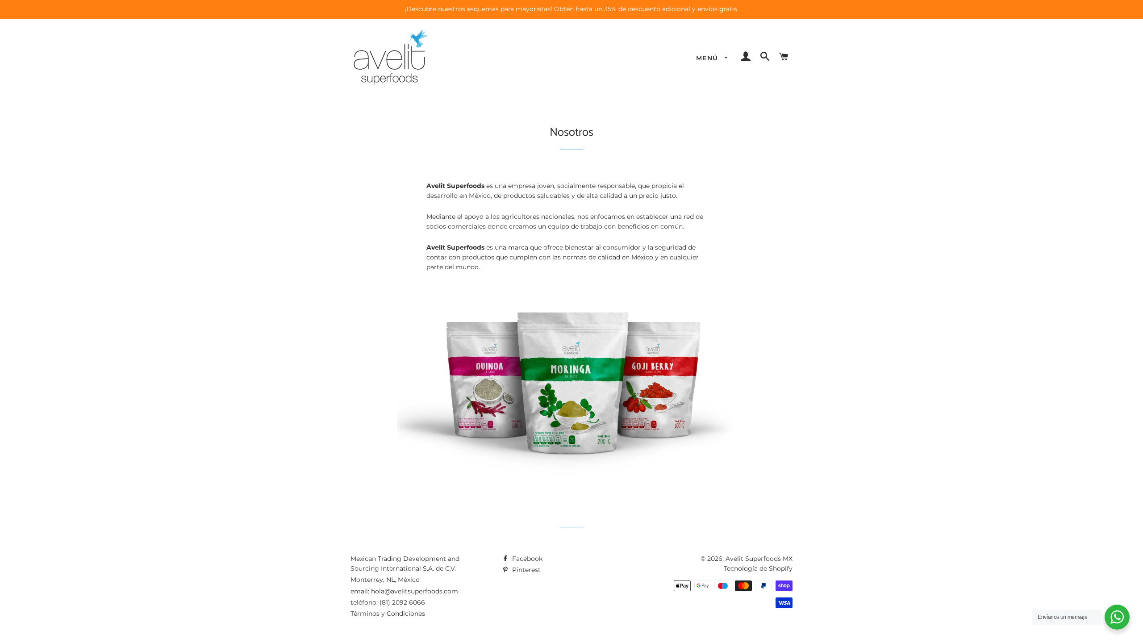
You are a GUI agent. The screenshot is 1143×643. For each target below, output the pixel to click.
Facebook (526, 559)
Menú (708, 58)
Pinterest (525, 570)
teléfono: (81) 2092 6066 (387, 602)
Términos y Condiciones (387, 614)
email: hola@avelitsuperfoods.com (404, 591)
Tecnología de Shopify (758, 568)
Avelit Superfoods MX (759, 559)
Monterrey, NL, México (385, 580)
